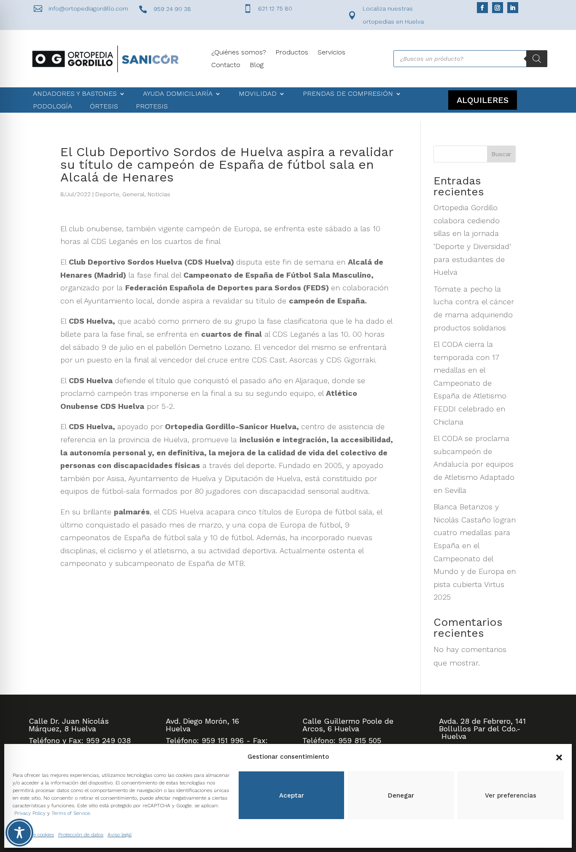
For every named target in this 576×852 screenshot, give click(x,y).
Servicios (331, 52)
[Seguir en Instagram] (497, 7)
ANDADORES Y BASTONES (75, 94)
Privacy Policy (30, 813)
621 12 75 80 (275, 8)
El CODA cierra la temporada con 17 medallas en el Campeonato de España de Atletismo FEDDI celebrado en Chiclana (469, 383)
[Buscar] (536, 58)
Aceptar (291, 795)
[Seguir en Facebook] (482, 7)
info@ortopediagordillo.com (88, 8)
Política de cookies (33, 835)
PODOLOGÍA (52, 106)
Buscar (501, 154)
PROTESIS (152, 106)
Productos (291, 52)
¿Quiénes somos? (238, 52)
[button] (559, 756)
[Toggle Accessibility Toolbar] (19, 833)
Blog (257, 65)
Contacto (225, 65)
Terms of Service (70, 813)
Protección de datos (80, 835)
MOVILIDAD (258, 94)
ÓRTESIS (104, 106)
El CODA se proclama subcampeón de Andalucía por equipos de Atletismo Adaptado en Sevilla (473, 464)
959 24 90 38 (172, 8)
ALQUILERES (483, 100)
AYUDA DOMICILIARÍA (178, 94)
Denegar (401, 795)
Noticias (159, 194)
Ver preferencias (510, 795)
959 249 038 (108, 740)
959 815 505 (359, 740)
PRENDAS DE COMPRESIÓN (348, 94)
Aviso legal (120, 835)
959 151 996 (223, 740)
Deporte (107, 194)
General (133, 194)
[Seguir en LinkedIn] (512, 7)
